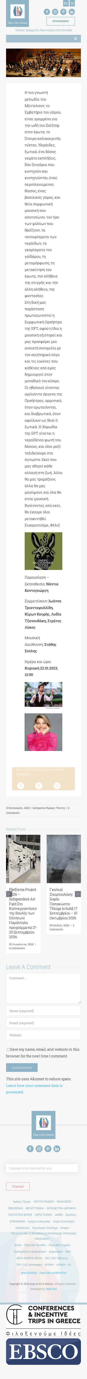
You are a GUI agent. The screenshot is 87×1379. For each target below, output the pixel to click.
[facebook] (47, 12)
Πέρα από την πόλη (35, 1245)
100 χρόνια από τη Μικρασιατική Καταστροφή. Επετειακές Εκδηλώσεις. (44, 1236)
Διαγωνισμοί (56, 1251)
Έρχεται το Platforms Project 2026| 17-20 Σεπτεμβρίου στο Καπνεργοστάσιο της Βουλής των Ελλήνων (23, 903)
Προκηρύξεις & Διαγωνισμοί (30, 1251)
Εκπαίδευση (22, 1227)
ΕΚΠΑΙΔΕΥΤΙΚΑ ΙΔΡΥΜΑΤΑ (61, 1208)
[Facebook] (20, 785)
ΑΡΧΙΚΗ (49, 1264)
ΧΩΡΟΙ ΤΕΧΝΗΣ (43, 1214)
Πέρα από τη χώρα (59, 1245)
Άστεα (17, 1245)
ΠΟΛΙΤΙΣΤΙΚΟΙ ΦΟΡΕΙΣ (20, 1214)
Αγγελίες (71, 1214)
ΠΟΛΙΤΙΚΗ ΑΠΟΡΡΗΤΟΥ (53, 1273)
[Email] (57, 785)
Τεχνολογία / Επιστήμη (45, 1227)
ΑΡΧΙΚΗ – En (63, 1264)
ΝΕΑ (68, 1251)
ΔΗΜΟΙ (59, 1214)
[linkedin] (72, 12)
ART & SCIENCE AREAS (29, 1258)
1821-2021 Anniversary (29, 1264)
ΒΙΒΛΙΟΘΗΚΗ (15, 1208)
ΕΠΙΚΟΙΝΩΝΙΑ (17, 1221)
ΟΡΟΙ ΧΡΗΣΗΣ (29, 1273)
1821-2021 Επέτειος (56, 1258)
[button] (9, 894)
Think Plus (51, 1289)
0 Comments (21, 927)
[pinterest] (63, 12)
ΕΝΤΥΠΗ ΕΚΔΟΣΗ (44, 1201)
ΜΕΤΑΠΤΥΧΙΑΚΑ (35, 1208)
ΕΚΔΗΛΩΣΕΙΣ (64, 1201)
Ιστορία (64, 1227)
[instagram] (55, 12)
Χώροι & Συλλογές (63, 1221)
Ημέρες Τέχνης (55, 808)
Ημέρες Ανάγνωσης (39, 1221)
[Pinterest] (38, 785)
